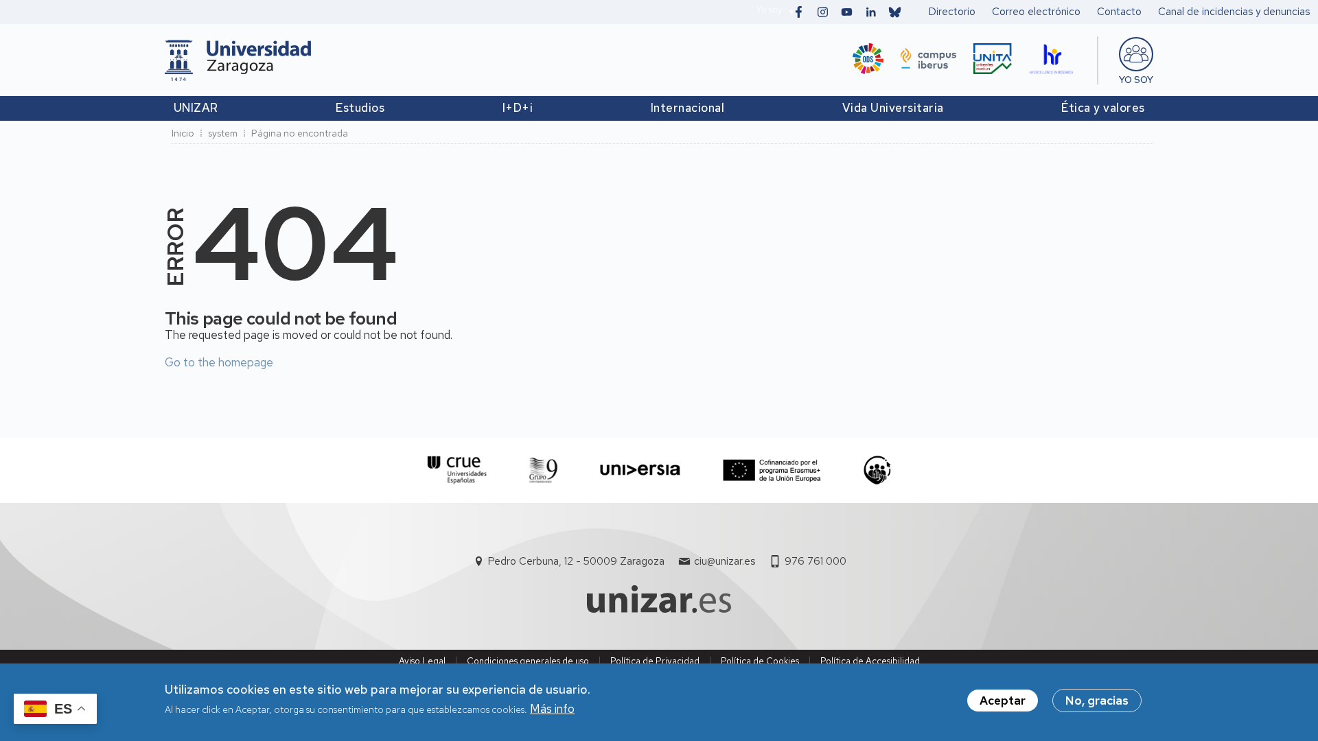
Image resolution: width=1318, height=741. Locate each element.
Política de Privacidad (655, 661)
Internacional (688, 107)
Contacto (1119, 12)
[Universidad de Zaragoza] (238, 60)
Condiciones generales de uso (528, 661)
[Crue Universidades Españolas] (457, 470)
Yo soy (769, 10)
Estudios (360, 107)
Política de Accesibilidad (870, 661)
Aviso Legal (422, 661)
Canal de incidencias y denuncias (1234, 12)
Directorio (952, 12)
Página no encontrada (299, 133)
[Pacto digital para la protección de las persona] (877, 470)
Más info (552, 709)
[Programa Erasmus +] (772, 470)
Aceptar (1003, 700)
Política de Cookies (760, 661)
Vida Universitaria (893, 107)
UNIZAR (196, 107)
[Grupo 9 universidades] (543, 470)
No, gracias (1097, 700)
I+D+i (517, 107)
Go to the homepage (219, 362)
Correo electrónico (1036, 12)
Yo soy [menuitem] (1136, 79)
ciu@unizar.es (724, 561)
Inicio (183, 133)
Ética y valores (1103, 107)
